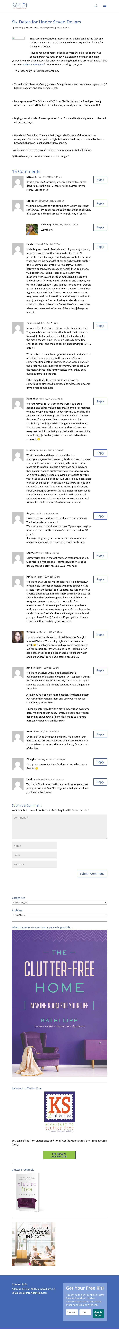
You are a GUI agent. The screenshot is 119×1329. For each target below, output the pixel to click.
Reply (100, 180)
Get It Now (98, 1313)
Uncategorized (47, 27)
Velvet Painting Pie (33, 64)
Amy (29, 513)
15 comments (63, 27)
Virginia (31, 632)
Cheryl (30, 759)
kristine (31, 450)
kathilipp (19, 27)
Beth (29, 667)
